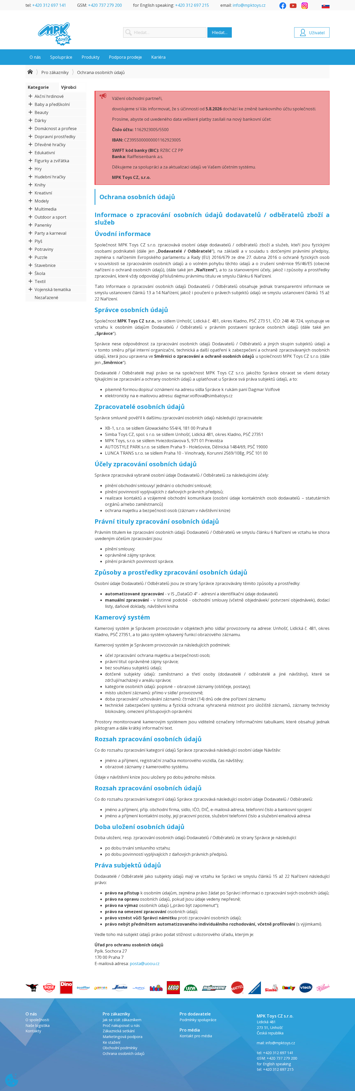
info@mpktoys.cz (249, 5)
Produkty (91, 57)
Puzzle (41, 257)
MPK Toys (55, 34)
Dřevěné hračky (50, 144)
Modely (42, 201)
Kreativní (43, 193)
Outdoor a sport (50, 217)
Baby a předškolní (52, 104)
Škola (40, 273)
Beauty (41, 112)
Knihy (40, 185)
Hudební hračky (50, 177)
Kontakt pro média (196, 1035)
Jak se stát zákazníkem (122, 1019)
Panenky (43, 225)
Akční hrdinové (49, 96)
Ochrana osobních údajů (123, 1053)
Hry (38, 169)
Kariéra (158, 57)
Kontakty (33, 1030)
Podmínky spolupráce (198, 1019)
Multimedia (45, 209)
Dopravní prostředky (55, 136)
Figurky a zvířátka (52, 161)
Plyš (38, 241)
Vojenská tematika (53, 289)
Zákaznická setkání (119, 1030)
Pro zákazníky (55, 72)
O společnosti (37, 1019)
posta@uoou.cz (145, 963)
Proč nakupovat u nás (121, 1025)
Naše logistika (37, 1025)
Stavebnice (45, 265)
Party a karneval (50, 233)
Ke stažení (111, 1042)
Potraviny (44, 249)
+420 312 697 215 (192, 5)
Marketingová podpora (122, 1036)
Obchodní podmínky (120, 1047)
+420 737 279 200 (105, 5)
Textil (40, 281)
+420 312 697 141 (49, 5)
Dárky (40, 120)
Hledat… (219, 32)
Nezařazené (46, 297)
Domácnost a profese (56, 128)
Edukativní (45, 153)
